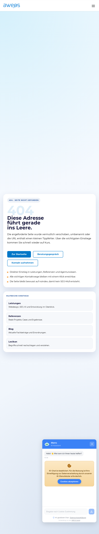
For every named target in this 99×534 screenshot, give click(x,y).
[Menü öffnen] (93, 6)
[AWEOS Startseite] (14, 6)
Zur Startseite (19, 254)
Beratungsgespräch (48, 254)
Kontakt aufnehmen (23, 263)
